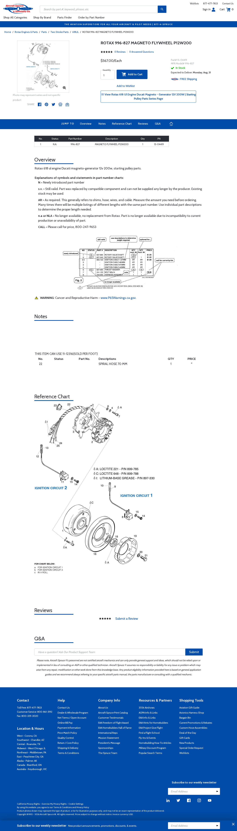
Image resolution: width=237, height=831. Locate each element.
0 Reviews (120, 52)
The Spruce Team (107, 753)
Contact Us (228, 3)
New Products (186, 742)
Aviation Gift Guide (189, 707)
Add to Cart (134, 74)
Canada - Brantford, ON (29, 765)
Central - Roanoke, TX (28, 744)
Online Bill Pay (65, 722)
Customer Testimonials (111, 717)
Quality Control (66, 737)
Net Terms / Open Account (72, 717)
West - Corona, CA (27, 735)
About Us (103, 707)
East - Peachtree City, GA (30, 756)
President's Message (109, 742)
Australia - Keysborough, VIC (32, 769)
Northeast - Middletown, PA (31, 752)
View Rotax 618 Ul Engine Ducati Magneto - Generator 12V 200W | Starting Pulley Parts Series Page (150, 96)
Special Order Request (191, 747)
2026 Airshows (147, 707)
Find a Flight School (149, 732)
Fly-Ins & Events (147, 737)
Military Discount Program (152, 747)
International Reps (108, 732)
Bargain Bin (185, 717)
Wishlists (194, 3)
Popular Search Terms (150, 753)
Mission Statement (108, 737)
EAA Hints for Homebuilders (153, 722)
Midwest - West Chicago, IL (31, 748)
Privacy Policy (83, 807)
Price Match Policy (67, 732)
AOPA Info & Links (148, 712)
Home (7, 32)
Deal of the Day (187, 732)
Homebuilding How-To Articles (155, 742)
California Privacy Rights (28, 804)
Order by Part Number (91, 17)
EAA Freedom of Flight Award (113, 722)
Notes (102, 123)
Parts (44, 32)
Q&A (158, 123)
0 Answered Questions (141, 52)
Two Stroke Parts (59, 32)
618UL (75, 32)
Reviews (143, 123)
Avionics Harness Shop (191, 712)
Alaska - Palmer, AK (27, 760)
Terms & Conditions (68, 753)
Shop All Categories (15, 17)
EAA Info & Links (147, 717)
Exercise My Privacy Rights (54, 804)
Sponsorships (105, 747)
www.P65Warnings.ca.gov (118, 298)
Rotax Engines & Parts (26, 32)
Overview (85, 123)
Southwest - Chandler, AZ (30, 740)
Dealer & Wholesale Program (73, 712)
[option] (43, 67)
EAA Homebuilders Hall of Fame (115, 727)
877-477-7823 (210, 3)
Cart (227, 9)
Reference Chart (122, 123)
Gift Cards (184, 737)
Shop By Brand (42, 17)
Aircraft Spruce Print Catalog (113, 712)
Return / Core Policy (68, 742)
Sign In (207, 9)
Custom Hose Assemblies (193, 727)
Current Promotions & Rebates (195, 722)
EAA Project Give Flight (151, 727)
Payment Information (69, 727)
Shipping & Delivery (68, 747)
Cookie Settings (76, 804)
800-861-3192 (44, 711)
